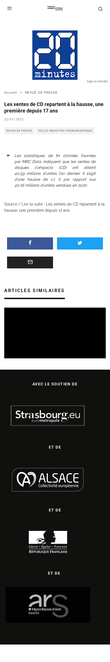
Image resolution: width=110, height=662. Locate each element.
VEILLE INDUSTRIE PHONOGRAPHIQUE (65, 130)
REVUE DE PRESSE (19, 130)
